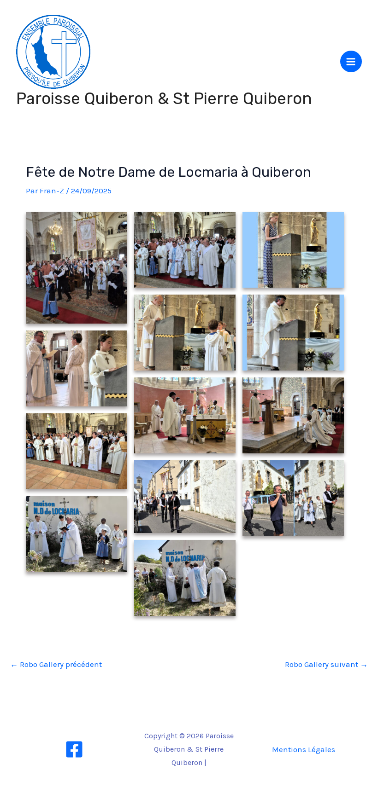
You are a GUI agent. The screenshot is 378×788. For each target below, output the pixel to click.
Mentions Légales (303, 749)
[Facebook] (74, 749)
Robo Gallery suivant (326, 664)
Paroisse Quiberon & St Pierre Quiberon (164, 98)
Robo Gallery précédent (56, 664)
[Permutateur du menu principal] (351, 62)
